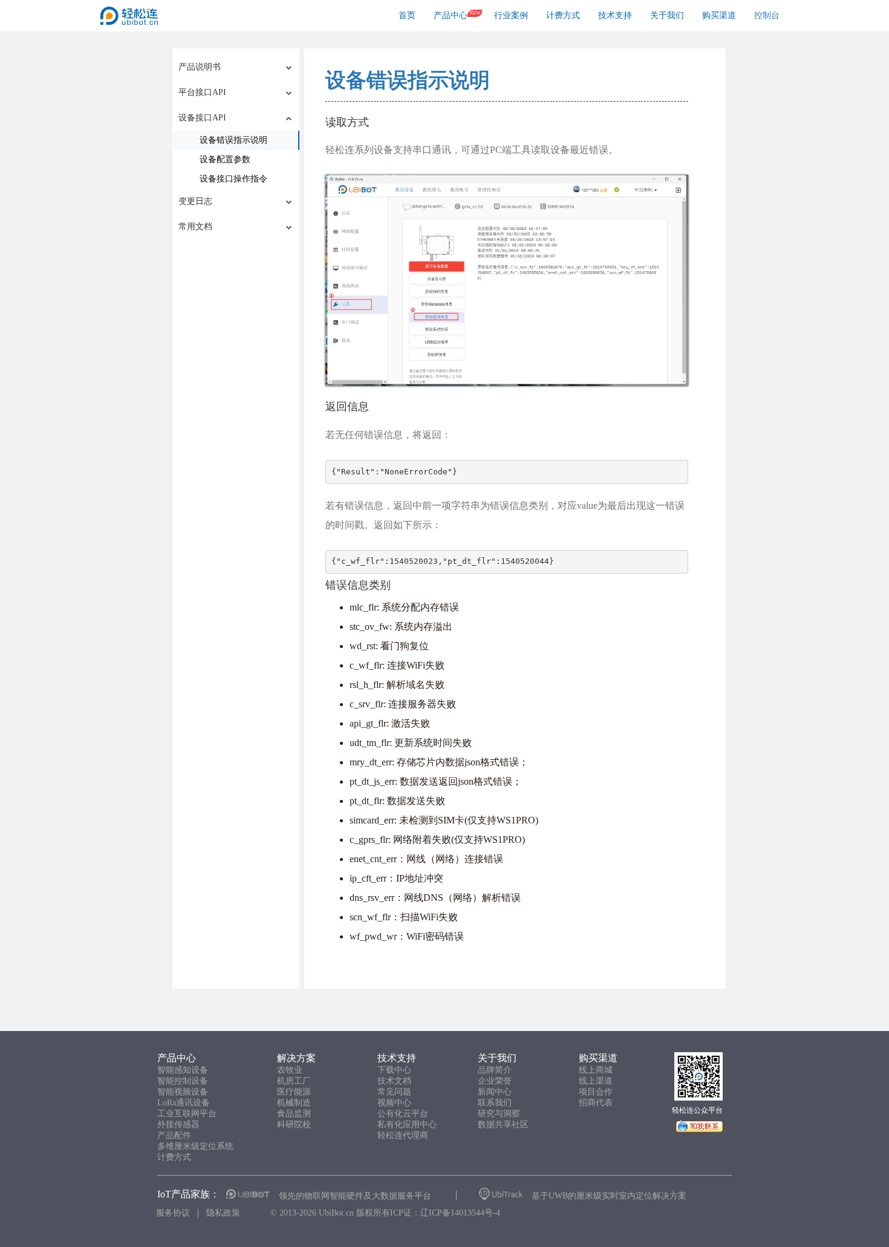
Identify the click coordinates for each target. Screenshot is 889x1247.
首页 (407, 15)
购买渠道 (719, 15)
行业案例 (511, 15)
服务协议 (173, 1212)
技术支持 (615, 15)
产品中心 (450, 15)
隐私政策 (223, 1212)
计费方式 (563, 15)
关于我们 (667, 15)
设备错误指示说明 (407, 79)
